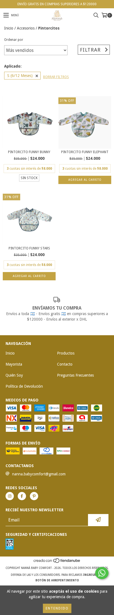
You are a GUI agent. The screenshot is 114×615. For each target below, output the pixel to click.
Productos (65, 353)
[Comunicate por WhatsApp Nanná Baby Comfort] (101, 573)
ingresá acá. (93, 574)
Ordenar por (13, 40)
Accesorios (26, 28)
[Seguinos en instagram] (10, 496)
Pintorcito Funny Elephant (84, 152)
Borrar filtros (56, 77)
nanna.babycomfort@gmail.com (39, 474)
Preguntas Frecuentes (75, 375)
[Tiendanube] (57, 562)
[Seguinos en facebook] (22, 496)
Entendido (57, 608)
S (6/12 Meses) (20, 75)
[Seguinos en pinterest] (34, 496)
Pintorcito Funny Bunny (29, 152)
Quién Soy (14, 375)
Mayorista (14, 364)
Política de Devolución (24, 386)
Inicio (8, 28)
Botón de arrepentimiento (57, 580)
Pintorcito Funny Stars (29, 248)
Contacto (64, 364)
